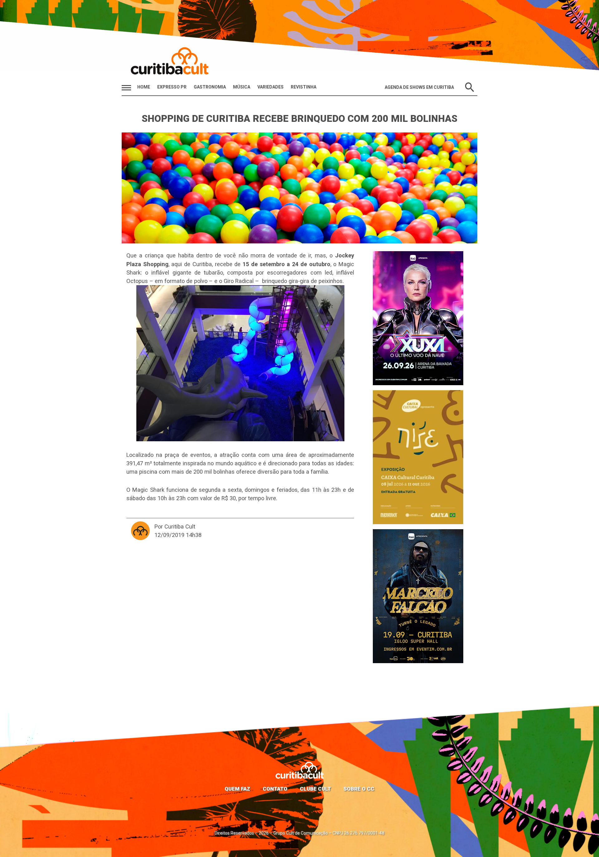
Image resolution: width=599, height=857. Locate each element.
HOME (143, 86)
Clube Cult (315, 789)
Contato (275, 789)
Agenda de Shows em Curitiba (419, 87)
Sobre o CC (358, 789)
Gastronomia (210, 86)
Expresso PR (172, 86)
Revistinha (303, 86)
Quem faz (237, 789)
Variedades (270, 86)
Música (241, 86)
